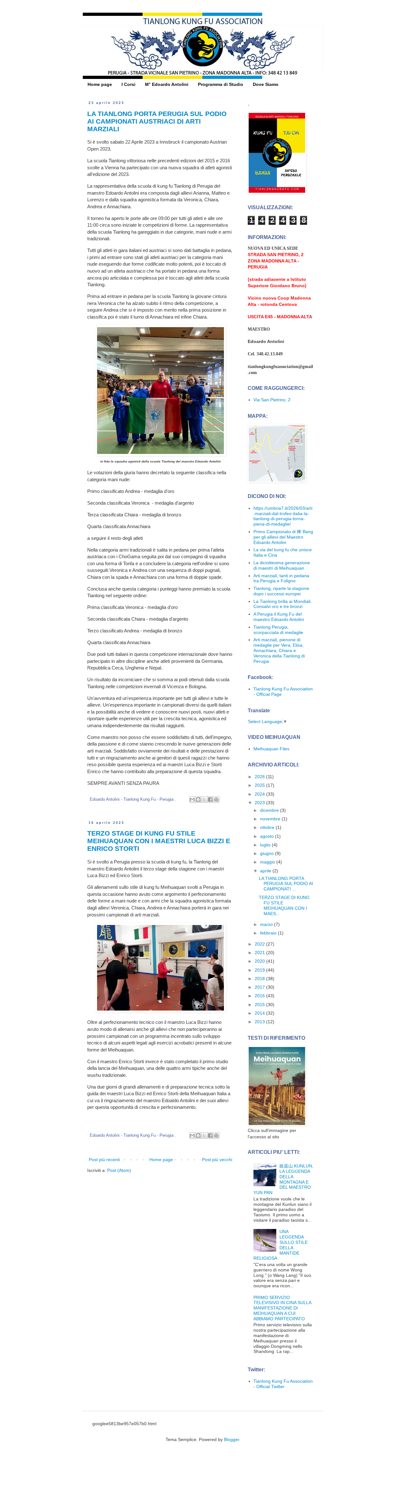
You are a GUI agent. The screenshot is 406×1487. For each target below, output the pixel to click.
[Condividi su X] (204, 799)
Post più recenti (104, 1159)
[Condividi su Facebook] (210, 799)
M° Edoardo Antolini (166, 84)
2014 (260, 1013)
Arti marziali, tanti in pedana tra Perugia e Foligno (281, 578)
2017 (260, 987)
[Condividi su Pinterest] (216, 799)
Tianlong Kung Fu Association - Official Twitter (283, 1384)
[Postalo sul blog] (198, 799)
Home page (100, 84)
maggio (268, 861)
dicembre (270, 810)
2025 (260, 785)
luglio (266, 844)
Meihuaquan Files (271, 748)
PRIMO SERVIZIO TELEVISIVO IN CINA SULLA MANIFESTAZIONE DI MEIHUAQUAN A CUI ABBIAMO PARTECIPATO (282, 1308)
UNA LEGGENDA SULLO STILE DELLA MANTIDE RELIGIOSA (280, 1245)
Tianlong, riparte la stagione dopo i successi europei (281, 591)
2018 (260, 978)
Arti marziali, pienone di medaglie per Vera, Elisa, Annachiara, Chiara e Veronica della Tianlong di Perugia (279, 650)
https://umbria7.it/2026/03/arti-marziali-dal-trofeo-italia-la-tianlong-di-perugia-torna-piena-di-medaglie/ (282, 516)
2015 (260, 1004)
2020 (260, 961)
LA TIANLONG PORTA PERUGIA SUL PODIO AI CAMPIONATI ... (286, 884)
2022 (260, 944)
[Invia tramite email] (192, 799)
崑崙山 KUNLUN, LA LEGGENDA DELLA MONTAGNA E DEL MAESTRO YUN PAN (283, 1179)
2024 (260, 794)
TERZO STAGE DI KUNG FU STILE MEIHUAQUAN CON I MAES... (284, 905)
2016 (260, 995)
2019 (260, 970)
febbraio (269, 932)
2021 (260, 952)
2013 (260, 1021)
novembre (271, 818)
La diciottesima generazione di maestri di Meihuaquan (281, 565)
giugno (267, 853)
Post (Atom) (119, 1170)
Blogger (231, 1439)
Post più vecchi (217, 1159)
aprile (266, 870)
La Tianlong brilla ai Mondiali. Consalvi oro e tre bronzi (282, 604)
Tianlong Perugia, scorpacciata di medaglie (278, 629)
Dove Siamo (265, 84)
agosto (267, 836)
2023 (260, 802)
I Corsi (128, 84)
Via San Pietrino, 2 (272, 399)
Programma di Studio (220, 84)
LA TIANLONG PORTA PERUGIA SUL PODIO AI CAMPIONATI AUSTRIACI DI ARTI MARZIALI (156, 121)
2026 (260, 776)
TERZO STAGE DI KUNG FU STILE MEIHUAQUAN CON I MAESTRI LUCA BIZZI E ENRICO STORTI (158, 841)
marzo (267, 924)
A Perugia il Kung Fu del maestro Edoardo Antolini (278, 616)
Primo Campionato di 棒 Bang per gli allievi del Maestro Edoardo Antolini (283, 537)
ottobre (268, 827)
